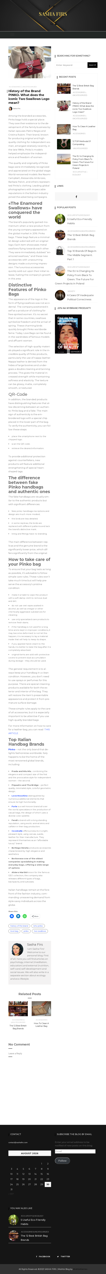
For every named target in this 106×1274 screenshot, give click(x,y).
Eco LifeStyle (79, 172)
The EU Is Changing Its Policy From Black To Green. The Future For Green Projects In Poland (83, 162)
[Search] (51, 23)
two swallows (40, 931)
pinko (26, 931)
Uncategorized (29, 87)
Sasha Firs (16, 108)
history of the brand (19, 926)
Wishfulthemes (80, 1269)
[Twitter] (54, 6)
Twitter (65, 1256)
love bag (14, 931)
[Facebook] (49, 6)
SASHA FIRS (53, 13)
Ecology (77, 175)
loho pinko (38, 926)
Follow (62, 1160)
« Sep (11, 1194)
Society (71, 291)
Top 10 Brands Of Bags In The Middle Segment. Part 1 (81, 255)
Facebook (44, 1256)
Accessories (14, 87)
